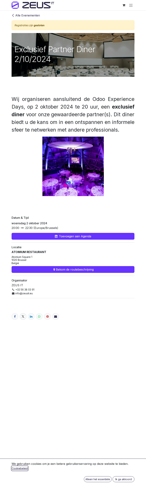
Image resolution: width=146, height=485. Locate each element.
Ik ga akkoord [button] (123, 479)
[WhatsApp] (39, 316)
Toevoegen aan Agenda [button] (75, 236)
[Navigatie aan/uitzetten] (130, 5)
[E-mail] (55, 316)
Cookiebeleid (20, 468)
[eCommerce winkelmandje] (123, 5)
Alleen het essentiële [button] (97, 479)
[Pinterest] (47, 316)
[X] (23, 316)
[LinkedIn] (31, 316)
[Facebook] (15, 316)
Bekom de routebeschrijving (75, 269)
